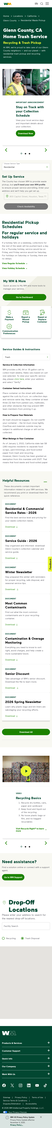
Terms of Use (37, 1097)
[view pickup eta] (36, 3)
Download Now (25, 133)
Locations (18, 16)
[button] (47, 3)
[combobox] (24, 167)
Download (10, 526)
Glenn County (10, 20)
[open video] (26, 771)
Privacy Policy (16, 1125)
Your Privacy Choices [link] (17, 1112)
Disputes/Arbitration (12, 1104)
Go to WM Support (13, 877)
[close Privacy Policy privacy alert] (41, 1117)
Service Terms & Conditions (15, 1100)
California (31, 16)
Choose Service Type (12, 163)
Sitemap (6, 1097)
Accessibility (31, 1104)
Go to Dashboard (24, 297)
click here (19, 379)
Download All (26, 732)
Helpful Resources (16, 480)
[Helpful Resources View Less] (45, 479)
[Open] (47, 167)
